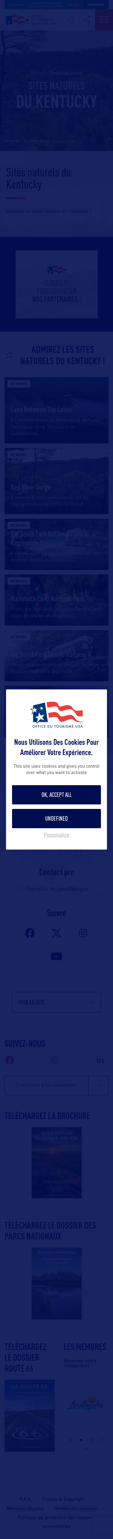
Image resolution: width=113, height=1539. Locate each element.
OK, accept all (57, 794)
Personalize (56, 835)
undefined (56, 818)
